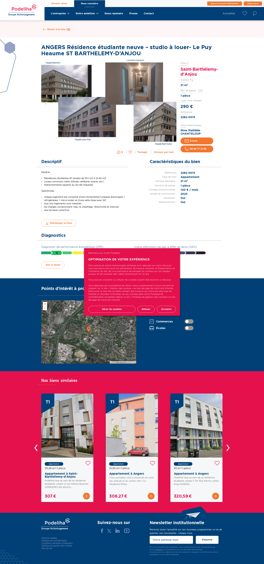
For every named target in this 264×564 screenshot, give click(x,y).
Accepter (166, 309)
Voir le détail (53, 265)
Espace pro (253, 3)
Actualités (229, 13)
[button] (46, 104)
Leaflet (113, 362)
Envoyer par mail (164, 152)
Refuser (146, 309)
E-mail (193, 141)
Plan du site (46, 548)
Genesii (133, 362)
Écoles (160, 328)
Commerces (164, 321)
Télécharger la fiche (61, 223)
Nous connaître (89, 3)
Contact (149, 13)
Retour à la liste (56, 29)
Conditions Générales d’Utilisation (57, 543)
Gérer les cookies (112, 309)
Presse (133, 13)
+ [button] (45, 304)
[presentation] (36, 447)
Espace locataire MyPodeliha (224, 3)
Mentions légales (49, 538)
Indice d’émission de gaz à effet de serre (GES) (165, 247)
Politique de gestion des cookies (56, 546)
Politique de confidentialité (54, 541)
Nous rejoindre (114, 13)
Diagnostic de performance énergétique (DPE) (72, 247)
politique (158, 549)
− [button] (45, 308)
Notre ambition (85, 13)
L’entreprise (58, 13)
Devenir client (59, 3)
